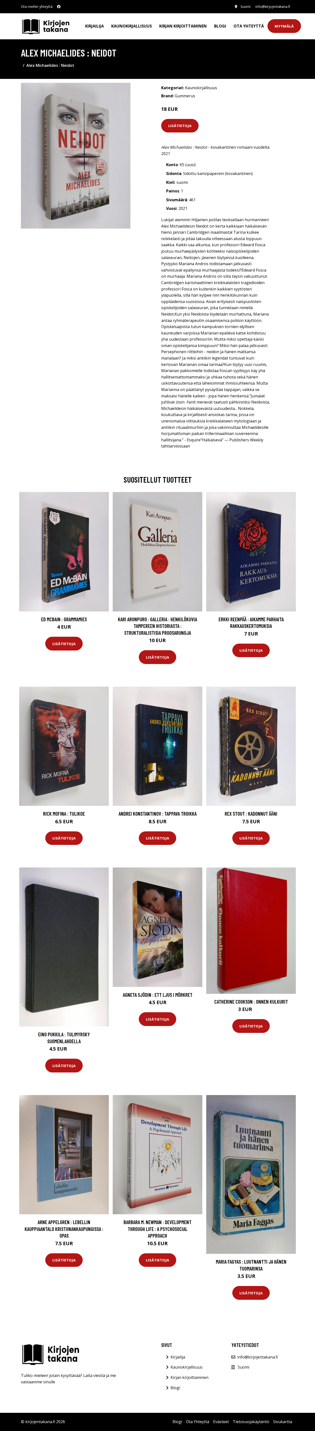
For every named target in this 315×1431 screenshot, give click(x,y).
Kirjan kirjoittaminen (183, 26)
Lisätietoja (179, 125)
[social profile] (59, 6)
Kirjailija (94, 26)
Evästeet (221, 1421)
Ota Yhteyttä (249, 26)
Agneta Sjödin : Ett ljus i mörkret (157, 995)
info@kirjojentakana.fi (272, 6)
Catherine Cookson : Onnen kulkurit (251, 1001)
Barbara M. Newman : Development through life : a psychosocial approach (157, 1229)
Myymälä (284, 26)
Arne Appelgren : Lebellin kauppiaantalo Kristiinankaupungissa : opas (64, 1229)
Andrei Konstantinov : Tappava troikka (158, 813)
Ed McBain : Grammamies (64, 619)
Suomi (245, 6)
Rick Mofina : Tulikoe (64, 813)
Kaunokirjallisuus (131, 26)
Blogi (220, 26)
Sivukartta (282, 1421)
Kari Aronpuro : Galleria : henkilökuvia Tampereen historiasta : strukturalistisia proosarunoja (157, 626)
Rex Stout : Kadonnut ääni (251, 813)
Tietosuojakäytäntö (251, 1421)
